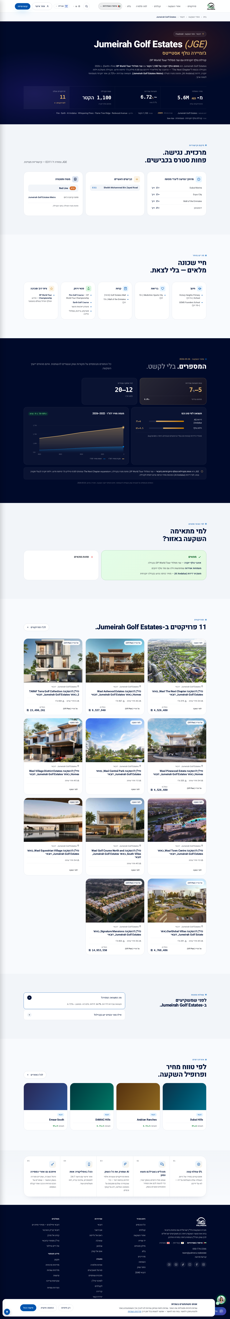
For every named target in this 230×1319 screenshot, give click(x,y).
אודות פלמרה (96, 1265)
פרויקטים (192, 6)
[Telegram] (169, 1264)
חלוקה (130, 113)
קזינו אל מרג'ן (53, 1235)
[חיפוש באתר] (86, 6)
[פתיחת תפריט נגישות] (7, 1311)
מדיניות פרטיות (52, 1265)
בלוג (129, 6)
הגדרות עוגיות (53, 1287)
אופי (204, 118)
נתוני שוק (141, 1267)
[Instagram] (203, 1264)
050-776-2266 (199, 1248)
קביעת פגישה (200, 1257)
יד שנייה (142, 1240)
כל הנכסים (141, 1224)
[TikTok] (183, 1264)
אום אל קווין (97, 1251)
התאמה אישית (47, 1307)
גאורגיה (162, 1243)
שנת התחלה (168, 113)
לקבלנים (98, 1286)
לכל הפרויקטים (38, 627)
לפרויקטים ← (59, 102)
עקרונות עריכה (52, 1280)
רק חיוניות (65, 1307)
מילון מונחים (140, 1246)
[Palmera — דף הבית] (211, 6)
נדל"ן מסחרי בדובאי (50, 1240)
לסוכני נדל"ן (97, 1280)
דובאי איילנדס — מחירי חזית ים (45, 1224)
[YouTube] (190, 1264)
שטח (151, 113)
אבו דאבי (98, 1230)
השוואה (142, 1262)
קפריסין (176, 1243)
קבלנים (157, 6)
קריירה (99, 1291)
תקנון (56, 1259)
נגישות (56, 1275)
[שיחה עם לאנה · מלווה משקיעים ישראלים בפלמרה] (221, 1300)
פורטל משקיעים (95, 1270)
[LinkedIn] (176, 1264)
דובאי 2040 (140, 1272)
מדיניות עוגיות (53, 1270)
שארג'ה (99, 1240)
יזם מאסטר (202, 113)
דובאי (182, 16)
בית (204, 16)
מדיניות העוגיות (134, 1311)
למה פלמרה (141, 6)
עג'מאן (99, 1246)
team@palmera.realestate (194, 1253)
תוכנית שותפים (95, 1275)
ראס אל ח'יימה (95, 1235)
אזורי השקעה (174, 6)
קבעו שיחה (23, 6)
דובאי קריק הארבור (50, 1230)
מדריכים (142, 1256)
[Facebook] (196, 1264)
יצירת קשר (97, 1296)
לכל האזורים (37, 1074)
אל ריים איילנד (52, 1246)
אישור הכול (28, 1307)
